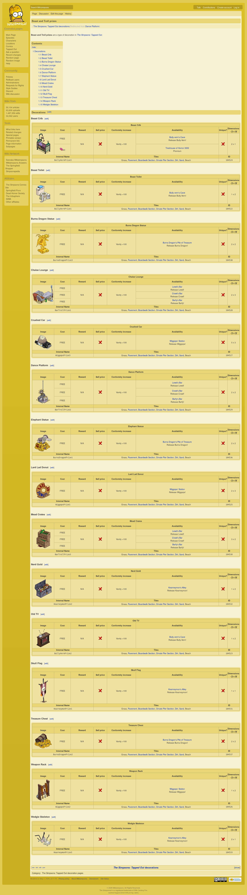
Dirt (176, 160)
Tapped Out (11, 49)
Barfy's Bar (177, 300)
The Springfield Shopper (12, 167)
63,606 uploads (13, 110)
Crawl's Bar (177, 293)
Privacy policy (64, 878)
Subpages (10, 146)
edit (49, 111)
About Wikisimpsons (79, 878)
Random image (13, 60)
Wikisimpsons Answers (16, 162)
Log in (236, 7)
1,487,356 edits (13, 113)
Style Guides (11, 88)
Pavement (132, 160)
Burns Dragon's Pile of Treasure (177, 242)
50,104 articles (12, 107)
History (68, 13)
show (237, 867)
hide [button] (34, 47)
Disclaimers (93, 878)
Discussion (44, 13)
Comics (9, 46)
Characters (11, 40)
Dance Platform (92, 26)
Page (34, 13)
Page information (13, 143)
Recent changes (13, 54)
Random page (12, 57)
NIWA (8, 198)
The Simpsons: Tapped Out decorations (51, 26)
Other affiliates (12, 201)
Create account (224, 7)
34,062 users (12, 115)
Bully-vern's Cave (177, 137)
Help (8, 63)
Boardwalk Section (146, 160)
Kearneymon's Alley (177, 587)
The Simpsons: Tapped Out (89, 34)
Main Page (11, 34)
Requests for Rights (15, 85)
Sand (181, 160)
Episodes (10, 37)
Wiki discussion (13, 93)
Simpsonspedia (13, 171)
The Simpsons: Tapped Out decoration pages (62, 873)
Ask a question (12, 52)
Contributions (209, 7)
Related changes (13, 132)
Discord (9, 91)
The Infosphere (13, 196)
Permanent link (13, 140)
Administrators (12, 82)
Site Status (105, 878)
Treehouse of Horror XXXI (177, 148)
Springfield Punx (13, 190)
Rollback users (12, 79)
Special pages (12, 135)
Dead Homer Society (15, 193)
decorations (135, 867)
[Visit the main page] (16, 21)
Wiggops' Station (177, 340)
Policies (9, 76)
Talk (199, 7)
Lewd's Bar (177, 286)
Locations (10, 43)
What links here (13, 129)
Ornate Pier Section (165, 160)
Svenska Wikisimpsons (16, 159)
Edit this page (57, 13)
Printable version (13, 137)
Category (36, 873)
